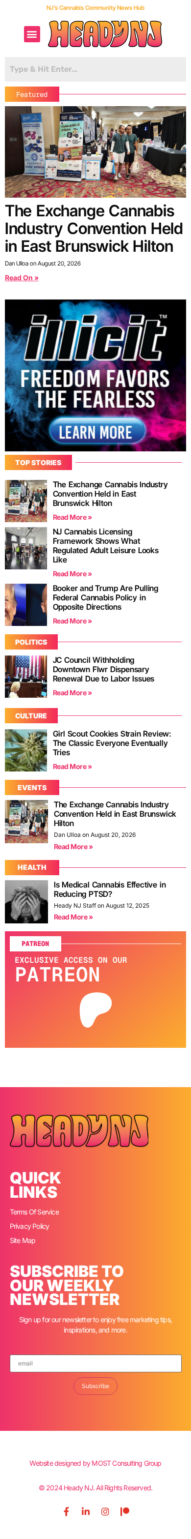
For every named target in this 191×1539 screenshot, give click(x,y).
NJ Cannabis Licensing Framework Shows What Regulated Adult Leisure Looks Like (106, 545)
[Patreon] (124, 1511)
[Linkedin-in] (85, 1511)
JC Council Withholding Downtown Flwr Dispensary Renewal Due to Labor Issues (104, 669)
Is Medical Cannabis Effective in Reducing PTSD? (110, 889)
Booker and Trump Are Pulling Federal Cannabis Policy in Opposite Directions (105, 597)
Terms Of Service (34, 1212)
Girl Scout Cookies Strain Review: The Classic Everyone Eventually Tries (112, 743)
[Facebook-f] (66, 1511)
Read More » (72, 517)
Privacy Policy (29, 1226)
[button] (32, 34)
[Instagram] (105, 1511)
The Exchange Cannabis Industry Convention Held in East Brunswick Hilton (94, 228)
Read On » (22, 277)
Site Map (23, 1240)
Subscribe (95, 1386)
